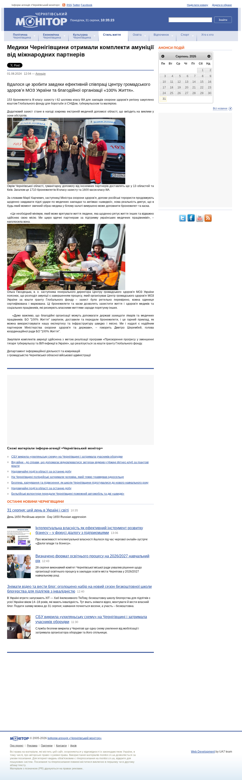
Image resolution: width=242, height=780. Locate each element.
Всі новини (220, 108)
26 (179, 93)
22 (201, 87)
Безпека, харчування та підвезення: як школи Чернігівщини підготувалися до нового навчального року (79, 482)
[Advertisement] (80, 410)
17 (164, 87)
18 (171, 87)
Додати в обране (222, 5)
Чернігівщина (22, 36)
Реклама (32, 745)
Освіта (137, 34)
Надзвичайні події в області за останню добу (41, 471)
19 (179, 87)
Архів (73, 745)
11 (171, 81)
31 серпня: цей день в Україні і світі (38, 510)
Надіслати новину (197, 5)
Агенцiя (40, 73)
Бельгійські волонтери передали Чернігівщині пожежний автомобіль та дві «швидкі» (67, 493)
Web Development (203, 751)
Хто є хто (207, 34)
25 (171, 93)
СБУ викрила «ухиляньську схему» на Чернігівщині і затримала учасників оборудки (67, 456)
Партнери (46, 745)
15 (201, 81)
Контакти (61, 745)
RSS (69, 5)
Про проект (16, 745)
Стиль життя (112, 34)
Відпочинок (161, 34)
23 (209, 87)
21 (194, 87)
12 (179, 81)
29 (201, 93)
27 (186, 93)
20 (186, 87)
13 (186, 81)
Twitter (76, 5)
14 (194, 81)
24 (164, 93)
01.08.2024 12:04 (19, 73)
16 (209, 81)
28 (194, 93)
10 (164, 81)
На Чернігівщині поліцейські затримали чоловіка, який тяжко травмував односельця (67, 477)
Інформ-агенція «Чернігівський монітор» (39, 14)
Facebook (86, 5)
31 (164, 98)
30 (209, 93)
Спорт (185, 34)
